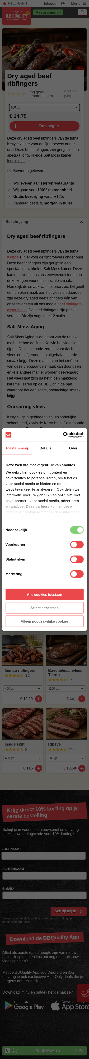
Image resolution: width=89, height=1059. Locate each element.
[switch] (77, 544)
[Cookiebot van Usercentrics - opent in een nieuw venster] (63, 435)
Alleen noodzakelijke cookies (45, 621)
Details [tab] (45, 448)
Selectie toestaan (44, 608)
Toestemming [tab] (16, 448)
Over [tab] (73, 448)
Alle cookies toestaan (44, 594)
